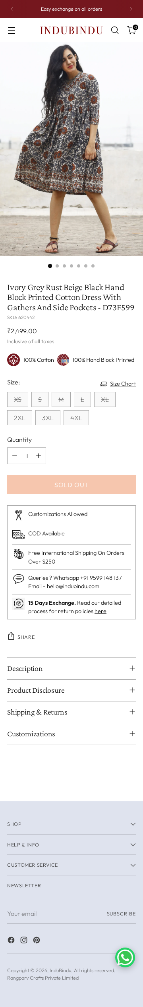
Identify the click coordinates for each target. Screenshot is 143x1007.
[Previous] (12, 9)
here (100, 611)
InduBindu (60, 970)
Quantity (19, 439)
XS (17, 399)
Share (26, 637)
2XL (19, 418)
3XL (48, 418)
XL (105, 399)
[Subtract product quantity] (15, 456)
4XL (76, 418)
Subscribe (121, 913)
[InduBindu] (71, 29)
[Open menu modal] (11, 30)
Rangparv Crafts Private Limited (43, 978)
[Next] (131, 9)
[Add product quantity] (38, 456)
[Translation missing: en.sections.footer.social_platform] (12, 941)
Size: (13, 382)
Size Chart (123, 383)
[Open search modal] (114, 30)
